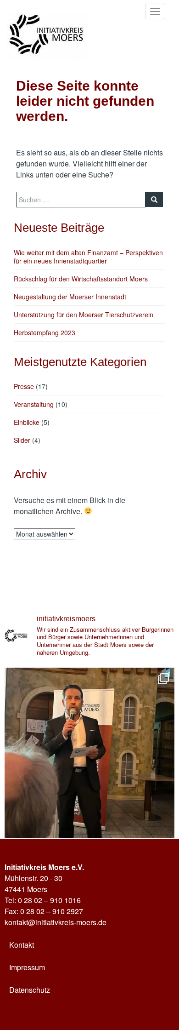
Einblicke (26, 422)
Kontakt (21, 944)
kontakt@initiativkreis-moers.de (55, 922)
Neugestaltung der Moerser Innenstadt (70, 296)
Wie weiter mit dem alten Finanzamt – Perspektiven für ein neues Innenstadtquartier (88, 256)
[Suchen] (154, 199)
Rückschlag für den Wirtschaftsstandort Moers (81, 278)
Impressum (27, 967)
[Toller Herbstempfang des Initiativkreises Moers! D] (89, 753)
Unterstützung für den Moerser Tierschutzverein (83, 314)
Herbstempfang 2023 (44, 332)
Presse (24, 386)
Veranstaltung (34, 404)
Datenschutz (29, 989)
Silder (22, 440)
